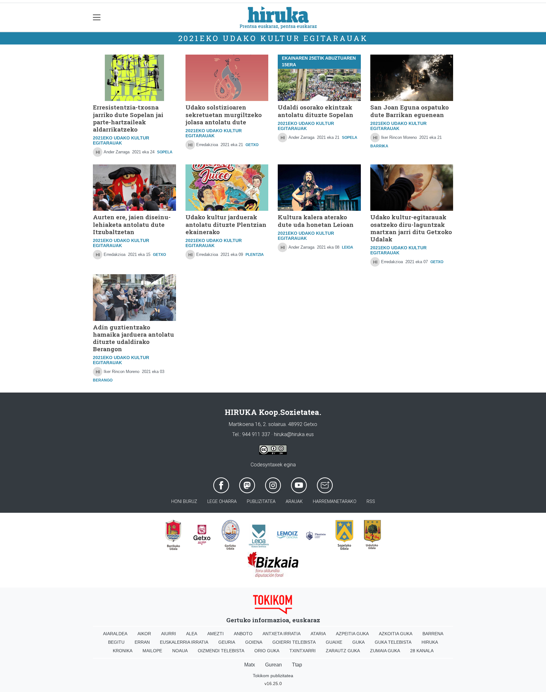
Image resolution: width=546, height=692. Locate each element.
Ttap (297, 664)
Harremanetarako (334, 501)
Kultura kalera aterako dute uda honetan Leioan (316, 220)
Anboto (243, 633)
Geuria (226, 642)
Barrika (379, 146)
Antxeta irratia (281, 633)
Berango (102, 380)
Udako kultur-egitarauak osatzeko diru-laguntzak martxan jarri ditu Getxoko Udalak (411, 228)
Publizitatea (261, 501)
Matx (249, 664)
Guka (358, 642)
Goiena (253, 642)
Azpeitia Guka (352, 633)
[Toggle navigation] (97, 17)
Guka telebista (393, 642)
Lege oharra (222, 501)
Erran (142, 642)
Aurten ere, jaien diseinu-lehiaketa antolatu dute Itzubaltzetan (132, 224)
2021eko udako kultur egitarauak (273, 38)
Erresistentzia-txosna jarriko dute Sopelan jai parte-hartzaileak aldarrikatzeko (128, 118)
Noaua (180, 650)
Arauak (294, 501)
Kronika (122, 650)
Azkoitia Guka (395, 633)
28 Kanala (422, 650)
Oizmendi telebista (221, 650)
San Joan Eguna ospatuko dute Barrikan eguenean (409, 110)
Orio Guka (266, 650)
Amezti (215, 633)
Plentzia (255, 254)
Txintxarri (302, 650)
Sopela (165, 152)
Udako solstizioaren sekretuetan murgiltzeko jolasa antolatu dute (223, 114)
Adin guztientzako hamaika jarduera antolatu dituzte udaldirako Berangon (133, 338)
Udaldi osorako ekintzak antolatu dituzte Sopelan (315, 110)
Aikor (144, 633)
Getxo (252, 145)
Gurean (273, 664)
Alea (191, 633)
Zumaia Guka (385, 650)
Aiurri (168, 633)
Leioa (347, 247)
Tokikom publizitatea (273, 675)
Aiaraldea (115, 633)
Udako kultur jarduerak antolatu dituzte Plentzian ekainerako (225, 224)
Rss (371, 501)
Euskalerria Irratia (184, 642)
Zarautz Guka (343, 650)
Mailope (152, 650)
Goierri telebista (294, 642)
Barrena (432, 633)
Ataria (318, 633)
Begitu (116, 642)
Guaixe (334, 642)
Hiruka (430, 642)
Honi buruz (184, 501)
